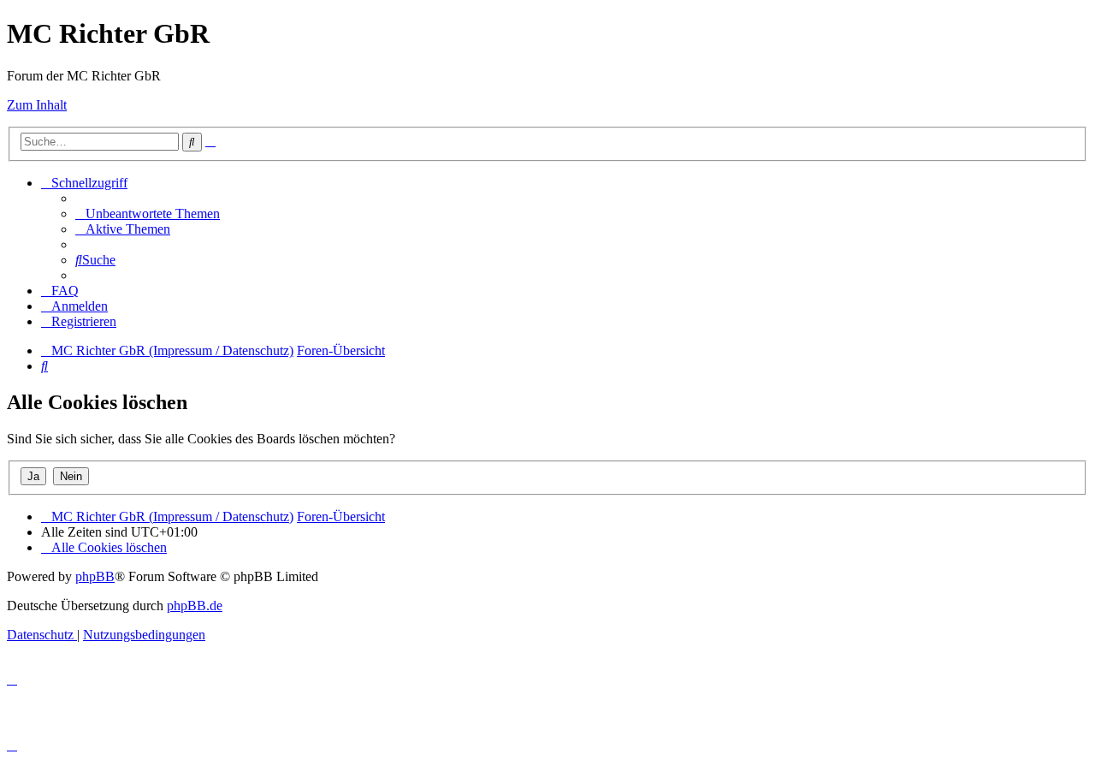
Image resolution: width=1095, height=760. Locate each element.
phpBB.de (194, 605)
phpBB (95, 576)
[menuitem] (147, 213)
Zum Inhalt (37, 105)
